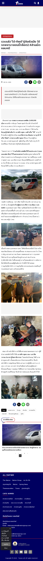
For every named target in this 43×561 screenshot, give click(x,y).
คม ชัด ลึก (27, 480)
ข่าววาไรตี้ (28, 503)
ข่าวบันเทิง (6, 503)
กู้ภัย (22, 414)
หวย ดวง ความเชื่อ (17, 503)
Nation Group (17, 480)
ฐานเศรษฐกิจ (26, 488)
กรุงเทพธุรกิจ (7, 484)
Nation (15, 484)
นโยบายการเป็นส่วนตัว (9, 511)
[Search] (35, 3)
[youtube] (21, 552)
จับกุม (18, 410)
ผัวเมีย (25, 410)
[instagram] (30, 552)
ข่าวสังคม (27, 499)
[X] (16, 552)
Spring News (23, 484)
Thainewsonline (8, 488)
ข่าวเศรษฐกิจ (18, 507)
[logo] (18, 3)
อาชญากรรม (22, 53)
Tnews (17, 488)
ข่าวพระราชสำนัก (8, 499)
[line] (35, 82)
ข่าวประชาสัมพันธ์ (29, 507)
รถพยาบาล (11, 410)
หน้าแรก (3, 53)
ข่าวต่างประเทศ (7, 507)
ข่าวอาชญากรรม (12, 53)
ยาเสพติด (32, 410)
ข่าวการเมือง (18, 499)
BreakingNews (13, 414)
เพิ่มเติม (6, 540)
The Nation (6, 480)
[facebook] (26, 82)
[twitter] (30, 82)
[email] (39, 82)
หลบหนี (4, 414)
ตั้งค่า (6, 548)
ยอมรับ (6, 544)
